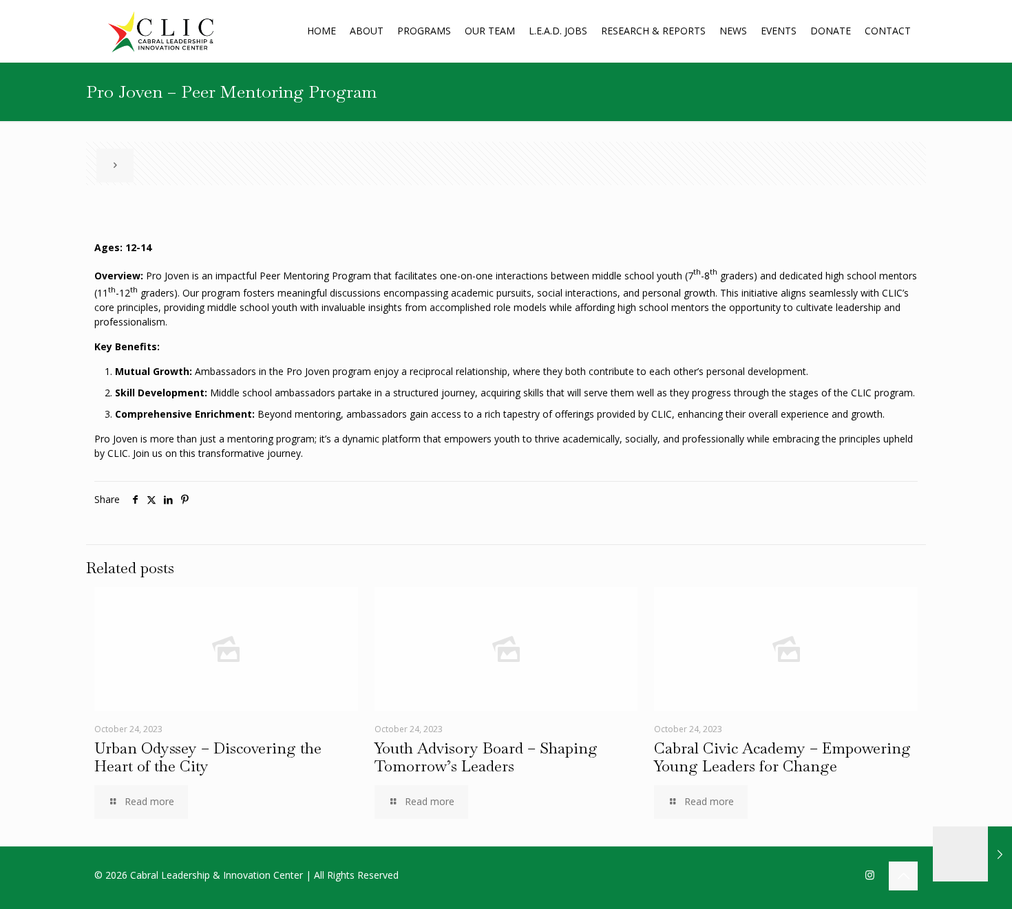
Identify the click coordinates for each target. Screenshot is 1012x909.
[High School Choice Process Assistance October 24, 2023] (972, 853)
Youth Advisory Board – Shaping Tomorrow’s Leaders (486, 757)
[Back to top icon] (903, 876)
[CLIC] (160, 31)
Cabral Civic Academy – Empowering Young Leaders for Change (782, 757)
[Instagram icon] (870, 874)
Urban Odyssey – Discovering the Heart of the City (207, 757)
